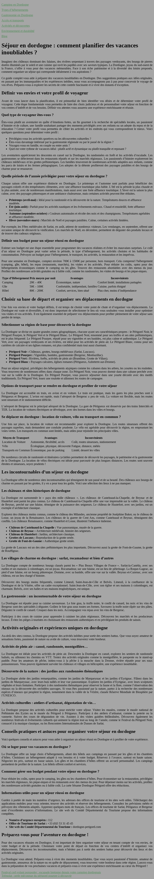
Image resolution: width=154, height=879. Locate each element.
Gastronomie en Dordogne (17, 15)
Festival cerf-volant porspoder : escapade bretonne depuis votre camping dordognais (51, 872)
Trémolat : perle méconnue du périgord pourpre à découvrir (37, 875)
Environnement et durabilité (18, 31)
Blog (4, 36)
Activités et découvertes (16, 25)
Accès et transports (13, 20)
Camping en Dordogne (15, 4)
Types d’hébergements (15, 9)
